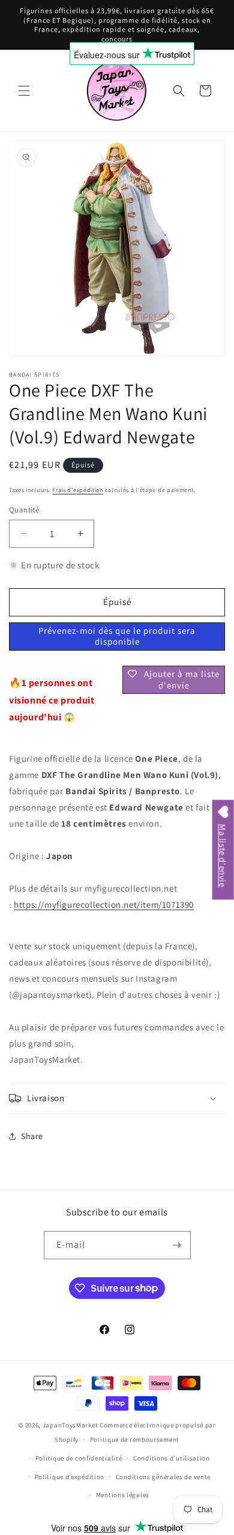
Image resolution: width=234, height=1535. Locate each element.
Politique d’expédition (69, 1477)
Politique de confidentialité (78, 1458)
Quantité (24, 510)
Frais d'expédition (77, 490)
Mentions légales (122, 1495)
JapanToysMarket (70, 1425)
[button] (24, 91)
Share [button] (32, 1136)
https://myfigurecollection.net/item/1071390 (104, 904)
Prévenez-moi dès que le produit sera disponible (117, 636)
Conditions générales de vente (163, 1477)
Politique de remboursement (134, 1439)
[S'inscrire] (177, 1245)
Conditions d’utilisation (171, 1458)
